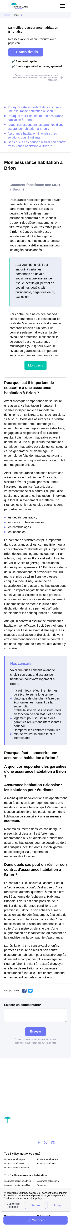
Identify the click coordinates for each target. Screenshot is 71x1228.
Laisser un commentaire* (22, 1005)
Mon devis (28, 52)
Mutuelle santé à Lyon (14, 1159)
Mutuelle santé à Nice (14, 1163)
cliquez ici (51, 1043)
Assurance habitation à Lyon (17, 1181)
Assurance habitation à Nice (17, 1185)
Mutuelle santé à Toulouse (16, 1168)
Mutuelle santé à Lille (47, 1163)
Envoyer (35, 1031)
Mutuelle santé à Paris (47, 1159)
